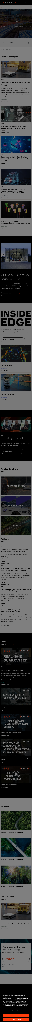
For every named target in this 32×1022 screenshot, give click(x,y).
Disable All (16, 1015)
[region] (16, 1005)
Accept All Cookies (16, 1019)
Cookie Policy (10, 1005)
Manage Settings (16, 1010)
